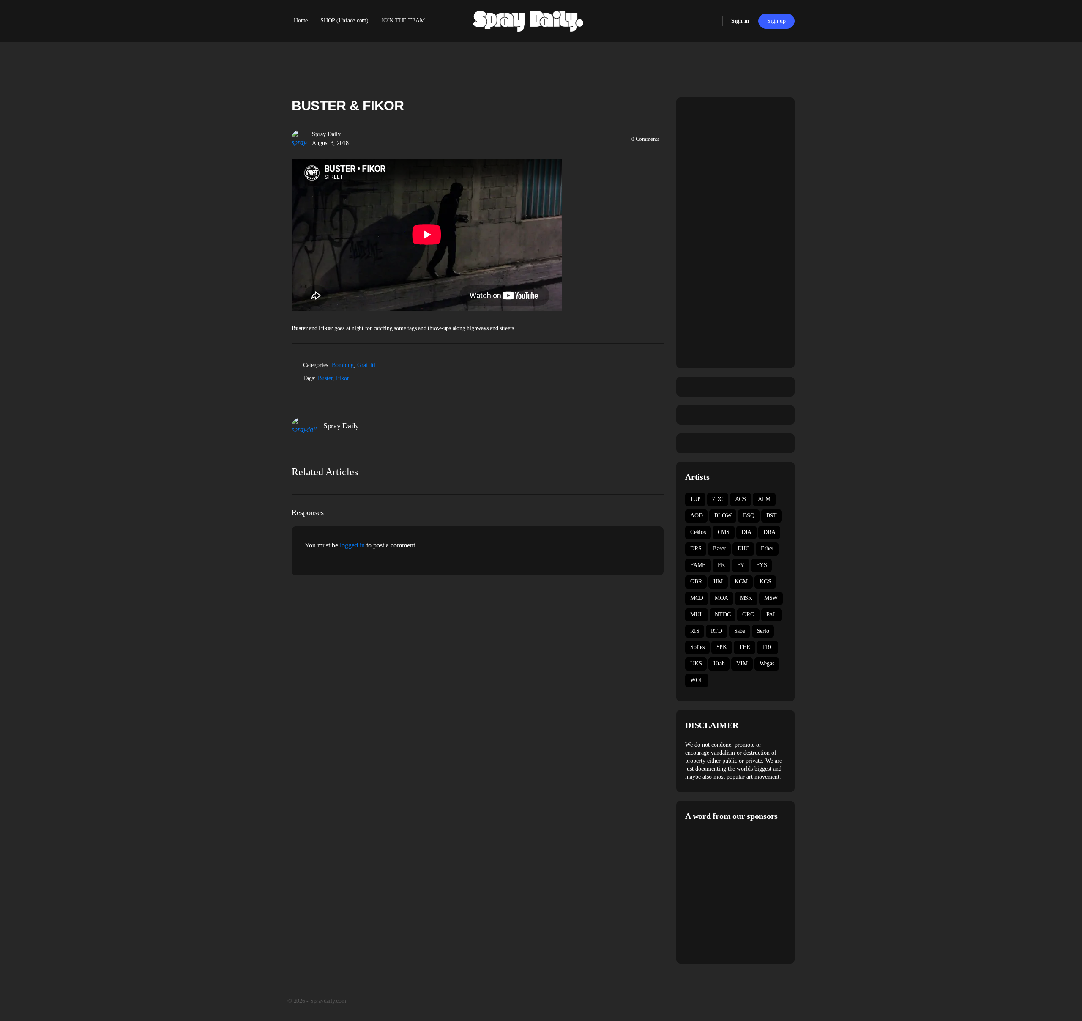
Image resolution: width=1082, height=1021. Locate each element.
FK (721, 565)
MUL (696, 614)
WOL (696, 680)
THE (744, 647)
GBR (696, 581)
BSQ (748, 515)
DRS (695, 548)
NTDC (722, 614)
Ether (767, 548)
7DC (717, 499)
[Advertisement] (756, 891)
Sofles (697, 647)
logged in (352, 545)
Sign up (776, 21)
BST (771, 515)
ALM (764, 499)
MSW (771, 598)
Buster (325, 378)
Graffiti (366, 365)
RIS (694, 631)
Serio (763, 631)
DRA (769, 532)
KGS (765, 581)
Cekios (698, 532)
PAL (771, 614)
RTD (716, 631)
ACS (740, 499)
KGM (741, 581)
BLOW (722, 515)
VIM (741, 663)
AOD (696, 515)
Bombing (343, 365)
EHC (743, 548)
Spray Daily (326, 134)
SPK (721, 647)
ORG (748, 614)
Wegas (767, 663)
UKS (696, 663)
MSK (746, 598)
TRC (767, 647)
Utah (718, 663)
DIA (746, 532)
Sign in (740, 21)
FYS (761, 565)
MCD (696, 598)
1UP (695, 499)
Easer (719, 548)
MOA (721, 598)
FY (741, 565)
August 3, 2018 (330, 143)
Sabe (739, 631)
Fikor (342, 378)
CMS (724, 532)
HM (718, 581)
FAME (698, 565)
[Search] (710, 21)
